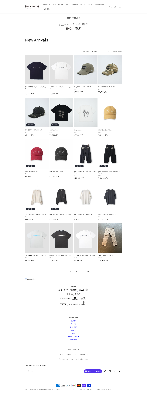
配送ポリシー (91, 389)
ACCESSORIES (73, 336)
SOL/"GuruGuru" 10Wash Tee (83, 214)
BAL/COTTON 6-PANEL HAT (82, 87)
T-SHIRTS (73, 327)
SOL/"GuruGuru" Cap (105, 130)
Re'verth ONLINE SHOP (35, 389)
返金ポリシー (59, 389)
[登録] (61, 371)
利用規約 (82, 389)
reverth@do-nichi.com (79, 359)
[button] (46, 4)
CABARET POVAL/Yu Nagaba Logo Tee (36, 88)
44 (88, 271)
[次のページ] (93, 271)
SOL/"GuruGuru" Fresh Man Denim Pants (85, 172)
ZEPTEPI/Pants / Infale (105, 255)
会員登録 (73, 339)
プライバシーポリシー (71, 389)
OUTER (73, 321)
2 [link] (64, 271)
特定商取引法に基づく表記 (104, 389)
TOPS (73, 324)
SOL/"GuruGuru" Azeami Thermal (35, 214)
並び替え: (86, 51)
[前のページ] (53, 271)
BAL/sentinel (53, 130)
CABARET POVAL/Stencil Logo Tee (35, 255)
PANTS (73, 333)
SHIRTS (73, 330)
